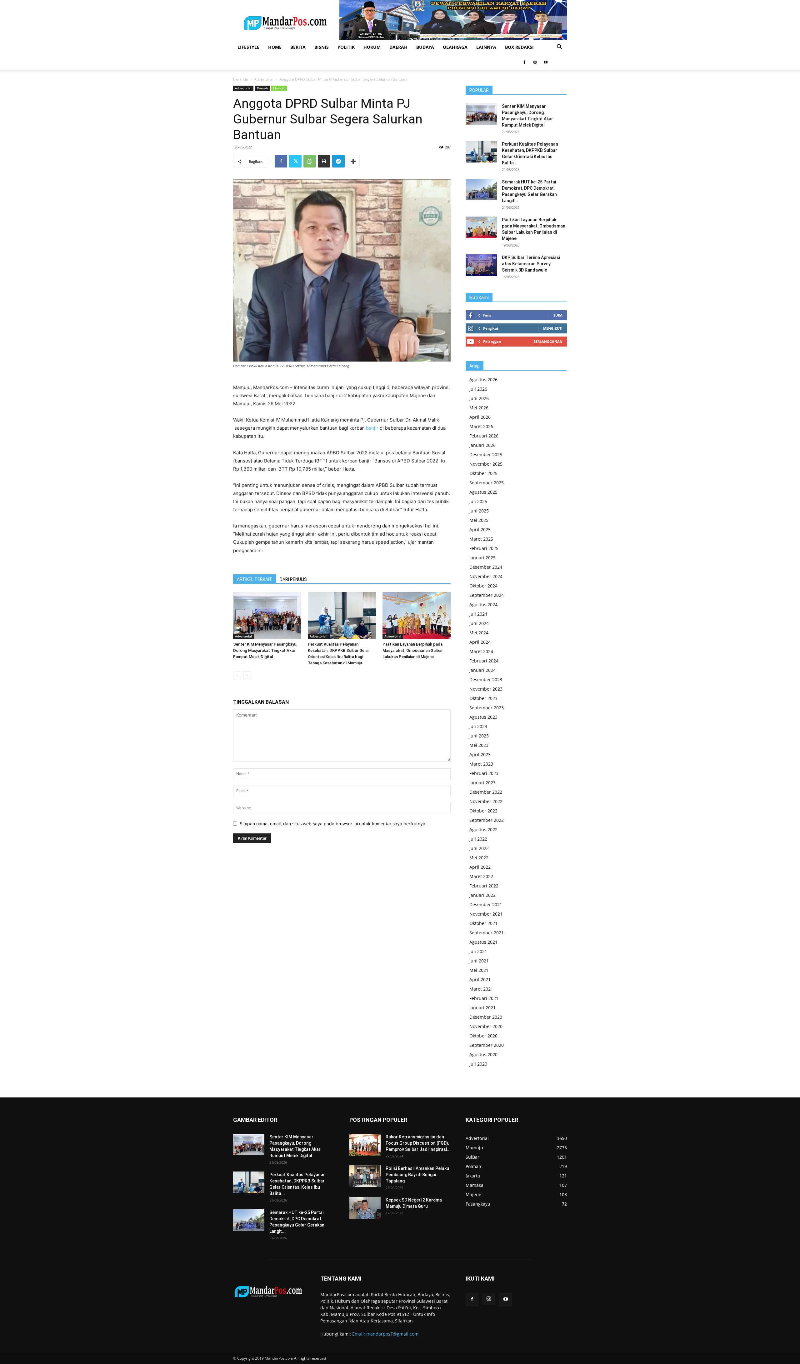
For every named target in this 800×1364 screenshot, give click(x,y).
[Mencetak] (324, 161)
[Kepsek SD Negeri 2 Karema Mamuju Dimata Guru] (365, 1208)
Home (275, 47)
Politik (346, 47)
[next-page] (247, 675)
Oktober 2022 (483, 811)
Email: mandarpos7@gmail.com (385, 1334)
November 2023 (485, 689)
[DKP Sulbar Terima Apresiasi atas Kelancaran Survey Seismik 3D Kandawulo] (481, 265)
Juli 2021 (478, 951)
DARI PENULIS (293, 579)
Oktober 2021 (483, 923)
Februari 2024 (483, 661)
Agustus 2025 (483, 492)
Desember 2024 (485, 567)
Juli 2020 (478, 1064)
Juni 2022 (479, 848)
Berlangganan (547, 341)
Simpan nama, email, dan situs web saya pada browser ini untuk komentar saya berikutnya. (333, 823)
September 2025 (486, 483)
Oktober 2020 (483, 1036)
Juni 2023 (479, 736)
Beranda (240, 79)
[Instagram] (535, 62)
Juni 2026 (479, 398)
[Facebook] (524, 62)
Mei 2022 (478, 858)
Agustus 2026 (483, 379)
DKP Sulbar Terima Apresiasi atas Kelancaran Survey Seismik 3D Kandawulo (531, 263)
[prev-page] (237, 675)
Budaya (425, 47)
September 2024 (486, 595)
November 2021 (485, 914)
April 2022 (480, 867)
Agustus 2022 (483, 829)
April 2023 (480, 754)
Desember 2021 (485, 904)
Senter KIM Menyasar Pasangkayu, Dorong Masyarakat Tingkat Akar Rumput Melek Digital (265, 650)
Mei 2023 (478, 745)
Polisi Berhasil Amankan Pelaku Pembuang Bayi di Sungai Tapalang (417, 1174)
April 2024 (480, 642)
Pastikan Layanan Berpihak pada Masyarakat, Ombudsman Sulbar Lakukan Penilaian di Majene (412, 650)
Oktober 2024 (483, 586)
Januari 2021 (482, 1008)
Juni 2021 (479, 961)
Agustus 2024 (483, 604)
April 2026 (480, 417)
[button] (559, 48)
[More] (353, 161)
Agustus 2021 (483, 942)
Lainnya (486, 47)
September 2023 (486, 708)
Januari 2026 (482, 445)
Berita (298, 47)
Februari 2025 (483, 548)
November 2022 (485, 801)
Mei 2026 (478, 408)
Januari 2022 (482, 895)
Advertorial (263, 79)
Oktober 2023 (483, 698)
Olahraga (455, 47)
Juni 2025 (479, 511)
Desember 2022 (485, 792)
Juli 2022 (478, 839)
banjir (371, 428)
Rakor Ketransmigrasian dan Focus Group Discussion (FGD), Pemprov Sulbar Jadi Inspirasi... (418, 1143)
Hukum (372, 47)
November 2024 (485, 576)
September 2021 (486, 933)
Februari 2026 (483, 436)
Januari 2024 (482, 670)
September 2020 (486, 1045)
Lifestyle (248, 47)
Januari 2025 (482, 558)
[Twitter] (295, 161)
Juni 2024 (479, 623)
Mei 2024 (478, 633)
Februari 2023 (483, 773)
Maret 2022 (481, 876)
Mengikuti (552, 328)
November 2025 (485, 464)
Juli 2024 (478, 614)
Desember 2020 (485, 1017)
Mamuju (279, 88)
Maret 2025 (481, 539)
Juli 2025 (478, 501)
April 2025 (480, 529)
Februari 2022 (483, 886)
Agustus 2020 (483, 1054)
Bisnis (321, 47)
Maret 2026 (481, 426)
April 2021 (480, 979)
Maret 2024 (481, 651)
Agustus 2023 (483, 717)
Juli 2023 (478, 726)
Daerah (398, 47)
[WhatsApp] (309, 161)
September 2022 (486, 820)
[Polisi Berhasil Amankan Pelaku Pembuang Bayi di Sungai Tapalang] (365, 1176)
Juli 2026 (478, 389)
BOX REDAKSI (519, 47)
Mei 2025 (478, 520)
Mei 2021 (478, 970)
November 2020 (485, 1026)
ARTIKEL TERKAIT (254, 579)
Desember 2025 (485, 454)
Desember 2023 (485, 679)
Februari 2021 (483, 998)
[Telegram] (338, 161)
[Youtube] (545, 62)
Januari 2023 (482, 783)
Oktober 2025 (483, 473)
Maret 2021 (481, 989)
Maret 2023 (481, 764)
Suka (557, 315)
